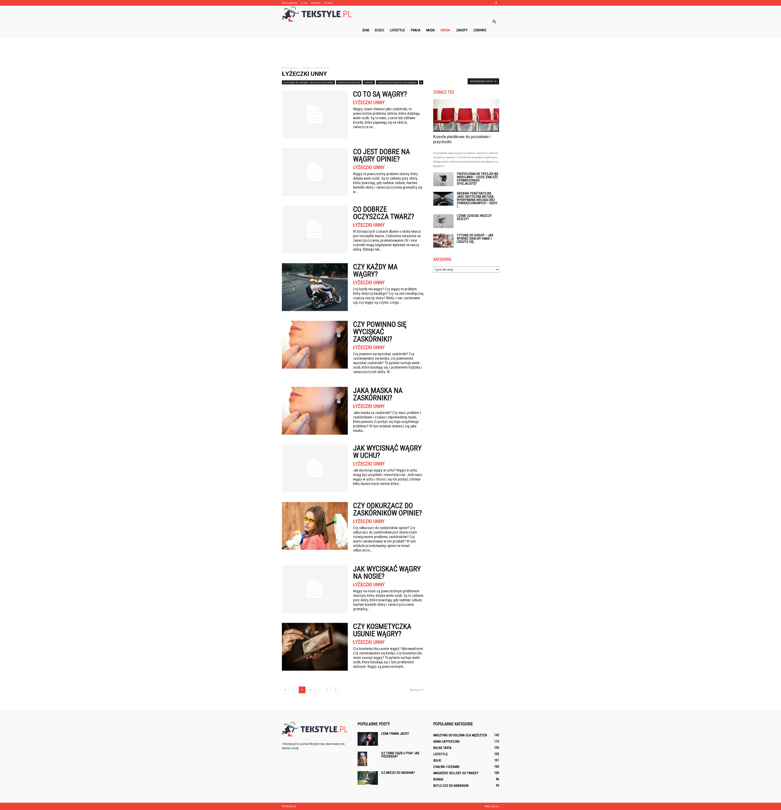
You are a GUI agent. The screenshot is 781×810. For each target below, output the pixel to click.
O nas (304, 2)
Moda (430, 30)
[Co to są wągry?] (315, 114)
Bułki (437, 760)
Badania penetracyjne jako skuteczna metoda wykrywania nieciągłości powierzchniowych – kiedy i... (477, 199)
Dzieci (379, 30)
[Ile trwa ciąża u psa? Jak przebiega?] (362, 759)
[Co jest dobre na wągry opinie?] (315, 172)
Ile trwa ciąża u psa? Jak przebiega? (400, 754)
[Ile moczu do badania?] (368, 778)
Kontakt (328, 2)
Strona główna (289, 2)
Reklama (316, 2)
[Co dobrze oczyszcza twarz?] (315, 229)
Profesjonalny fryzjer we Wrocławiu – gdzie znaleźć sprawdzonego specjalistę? (477, 179)
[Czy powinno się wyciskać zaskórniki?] (315, 345)
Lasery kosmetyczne (349, 82)
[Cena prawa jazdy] (368, 739)
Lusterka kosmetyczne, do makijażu (396, 82)
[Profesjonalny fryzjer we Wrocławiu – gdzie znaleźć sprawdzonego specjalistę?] (443, 179)
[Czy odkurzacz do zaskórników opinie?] (315, 526)
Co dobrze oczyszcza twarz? (383, 213)
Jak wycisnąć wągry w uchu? (387, 452)
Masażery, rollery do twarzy (455, 773)
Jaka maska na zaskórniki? (377, 394)
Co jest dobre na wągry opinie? (381, 155)
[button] (494, 22)
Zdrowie (479, 30)
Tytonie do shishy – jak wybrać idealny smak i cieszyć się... (475, 238)
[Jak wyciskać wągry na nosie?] (315, 589)
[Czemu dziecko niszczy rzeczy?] (443, 221)
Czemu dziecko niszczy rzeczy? (474, 217)
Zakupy (462, 30)
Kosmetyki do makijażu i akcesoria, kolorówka (308, 82)
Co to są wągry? (380, 94)
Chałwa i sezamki (446, 767)
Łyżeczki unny (369, 102)
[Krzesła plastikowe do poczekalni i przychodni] (466, 115)
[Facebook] (496, 3)
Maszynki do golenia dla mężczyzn (460, 735)
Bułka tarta (442, 748)
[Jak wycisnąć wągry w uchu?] (315, 468)
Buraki (438, 779)
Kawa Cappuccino (446, 741)
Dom (365, 30)
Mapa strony (492, 806)
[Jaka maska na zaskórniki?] (315, 411)
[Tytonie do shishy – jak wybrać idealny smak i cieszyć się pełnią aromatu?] (443, 241)
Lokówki (368, 82)
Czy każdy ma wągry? (375, 270)
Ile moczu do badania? (398, 773)
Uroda (445, 30)
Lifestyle (397, 30)
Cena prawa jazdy (395, 734)
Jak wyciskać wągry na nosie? (387, 573)
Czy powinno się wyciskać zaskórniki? (380, 331)
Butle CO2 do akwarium (450, 786)
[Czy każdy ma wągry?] (315, 287)
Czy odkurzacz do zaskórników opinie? (387, 509)
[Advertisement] (390, 52)
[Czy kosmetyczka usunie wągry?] (315, 647)
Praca (415, 30)
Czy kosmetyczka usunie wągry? (382, 630)
